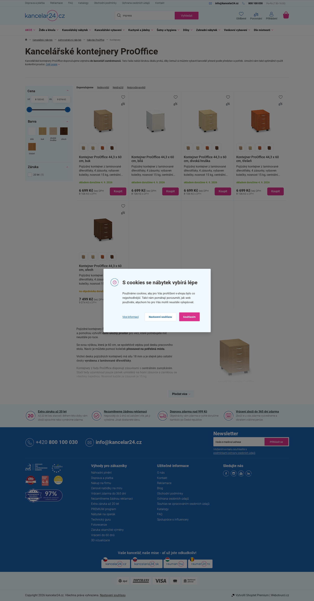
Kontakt (159, 2)
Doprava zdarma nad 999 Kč (188, 411)
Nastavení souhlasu (160, 316)
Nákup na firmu (101, 483)
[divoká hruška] (53, 134)
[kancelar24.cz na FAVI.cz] (30, 482)
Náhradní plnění (101, 472)
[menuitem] (29, 30)
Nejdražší (118, 87)
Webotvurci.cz (280, 595)
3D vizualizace (100, 540)
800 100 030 (57, 442)
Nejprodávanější (136, 87)
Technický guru (101, 519)
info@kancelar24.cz (119, 442)
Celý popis (51, 64)
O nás (161, 472)
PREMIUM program (103, 509)
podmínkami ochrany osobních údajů (234, 452)
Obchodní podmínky (105, 2)
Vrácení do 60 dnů (103, 535)
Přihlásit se (276, 442)
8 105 (38, 99)
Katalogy (83, 2)
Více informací (130, 316)
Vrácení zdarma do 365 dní (108, 493)
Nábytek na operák (103, 514)
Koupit (118, 191)
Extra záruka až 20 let (52, 411)
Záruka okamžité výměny (107, 530)
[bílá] (32, 134)
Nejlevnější (103, 87)
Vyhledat (186, 15)
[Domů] (26, 40)
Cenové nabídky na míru (106, 488)
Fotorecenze (99, 524)
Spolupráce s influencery (173, 519)
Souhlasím (189, 316)
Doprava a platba (35, 2)
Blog (160, 488)
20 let (38, 174)
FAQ (70, 2)
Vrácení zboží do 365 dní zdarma (257, 411)
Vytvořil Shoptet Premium (252, 595)
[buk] (42, 134)
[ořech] (64, 134)
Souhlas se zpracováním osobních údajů (183, 504)
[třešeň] (32, 149)
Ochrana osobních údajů (136, 2)
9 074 (60, 99)
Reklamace (56, 2)
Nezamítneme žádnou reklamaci (125, 411)
